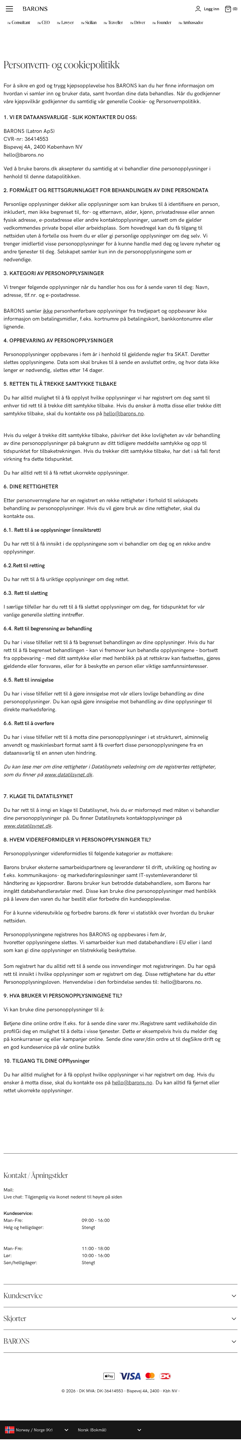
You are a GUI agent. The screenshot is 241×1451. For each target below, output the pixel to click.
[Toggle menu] (9, 8)
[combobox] (36, 1430)
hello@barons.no (123, 414)
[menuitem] (18, 22)
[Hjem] (35, 8)
